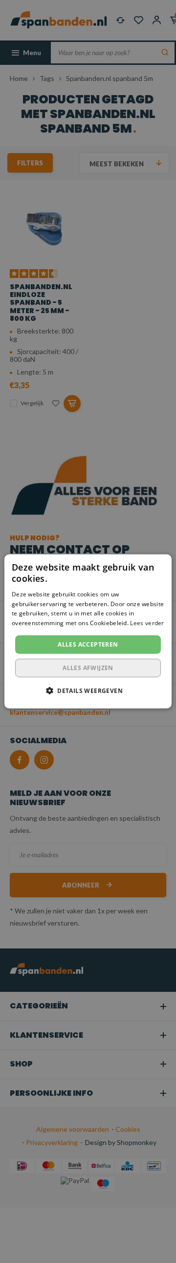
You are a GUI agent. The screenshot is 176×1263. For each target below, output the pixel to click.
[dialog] (88, 631)
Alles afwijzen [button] (88, 668)
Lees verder (147, 623)
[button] (88, 690)
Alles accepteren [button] (88, 644)
